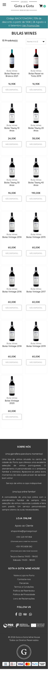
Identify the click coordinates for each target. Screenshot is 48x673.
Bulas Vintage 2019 (36, 346)
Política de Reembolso (24, 590)
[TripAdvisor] (25, 615)
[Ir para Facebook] (16, 615)
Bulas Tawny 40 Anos (36, 183)
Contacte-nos (24, 579)
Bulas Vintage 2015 (36, 237)
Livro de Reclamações (24, 598)
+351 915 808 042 (24, 546)
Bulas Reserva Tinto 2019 (36, 74)
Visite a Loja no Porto (24, 575)
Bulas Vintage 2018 (12, 346)
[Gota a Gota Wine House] (24, 6)
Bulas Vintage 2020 (12, 401)
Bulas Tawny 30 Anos (12, 183)
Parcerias (24, 583)
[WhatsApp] (31, 615)
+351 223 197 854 (24, 537)
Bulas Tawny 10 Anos (11, 129)
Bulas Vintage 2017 (36, 291)
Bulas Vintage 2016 (12, 291)
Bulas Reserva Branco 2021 (12, 74)
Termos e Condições (24, 586)
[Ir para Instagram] (20, 615)
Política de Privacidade (24, 594)
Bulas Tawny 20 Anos (36, 129)
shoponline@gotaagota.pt (24, 531)
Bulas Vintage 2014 (12, 237)
